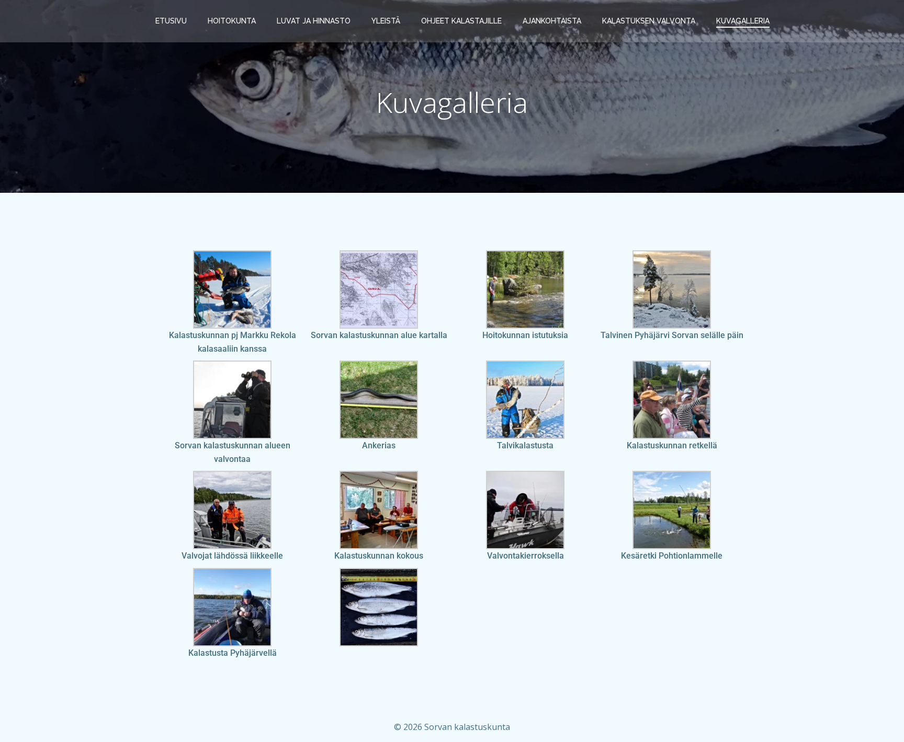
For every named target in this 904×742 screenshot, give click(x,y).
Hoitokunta (232, 21)
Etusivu (171, 21)
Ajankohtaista (552, 21)
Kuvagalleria (743, 21)
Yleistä (385, 21)
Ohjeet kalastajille (461, 21)
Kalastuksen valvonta (648, 21)
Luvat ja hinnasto (314, 21)
